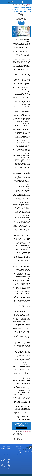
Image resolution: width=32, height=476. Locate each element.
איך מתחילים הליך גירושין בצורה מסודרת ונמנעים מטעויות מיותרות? (8, 459)
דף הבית (29, 4)
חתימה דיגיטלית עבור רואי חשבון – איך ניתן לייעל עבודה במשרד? (8, 468)
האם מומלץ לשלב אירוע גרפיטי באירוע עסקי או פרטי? (3, 466)
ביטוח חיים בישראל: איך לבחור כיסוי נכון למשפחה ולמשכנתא (3, 458)
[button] (22, 2)
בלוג (27, 4)
